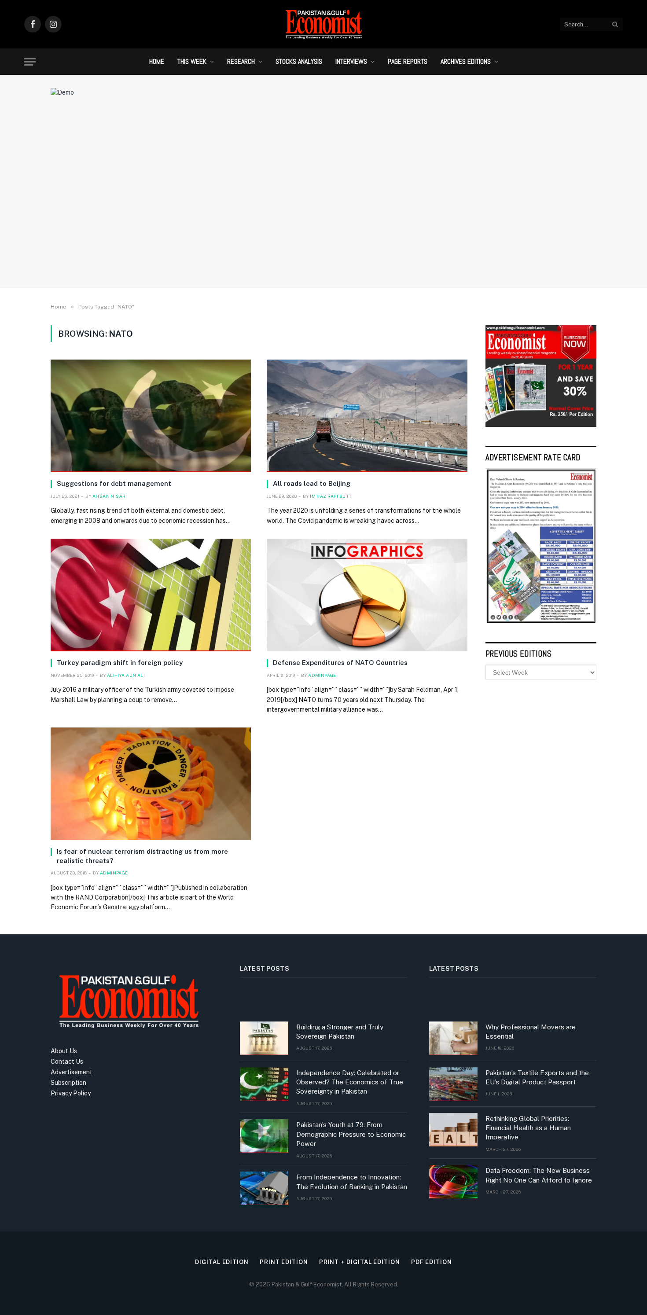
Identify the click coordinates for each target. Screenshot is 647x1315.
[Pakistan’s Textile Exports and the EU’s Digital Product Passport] (453, 1084)
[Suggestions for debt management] (151, 416)
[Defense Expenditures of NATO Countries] (367, 595)
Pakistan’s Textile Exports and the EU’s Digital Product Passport (537, 1077)
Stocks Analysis (299, 61)
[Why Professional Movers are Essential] (453, 1038)
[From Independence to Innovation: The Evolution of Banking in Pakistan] (264, 1188)
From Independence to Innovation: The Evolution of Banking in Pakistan (351, 1181)
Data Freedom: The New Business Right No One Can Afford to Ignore (538, 1175)
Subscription (68, 1082)
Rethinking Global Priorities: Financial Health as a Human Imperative (528, 1128)
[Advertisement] (323, 209)
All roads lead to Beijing (311, 483)
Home (156, 61)
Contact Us (67, 1061)
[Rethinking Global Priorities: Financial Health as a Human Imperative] (453, 1129)
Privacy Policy (71, 1093)
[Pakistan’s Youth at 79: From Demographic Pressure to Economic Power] (264, 1136)
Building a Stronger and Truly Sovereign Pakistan (339, 1031)
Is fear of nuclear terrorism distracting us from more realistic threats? (142, 856)
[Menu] (30, 62)
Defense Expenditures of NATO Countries (340, 662)
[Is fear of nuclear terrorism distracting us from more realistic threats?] (151, 783)
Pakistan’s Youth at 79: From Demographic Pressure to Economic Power (351, 1134)
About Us (64, 1050)
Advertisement (71, 1072)
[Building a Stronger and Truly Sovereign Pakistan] (264, 1038)
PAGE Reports (407, 61)
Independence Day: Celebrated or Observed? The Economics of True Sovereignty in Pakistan (349, 1082)
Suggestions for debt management (114, 483)
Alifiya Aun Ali (126, 675)
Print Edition (284, 1262)
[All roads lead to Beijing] (367, 416)
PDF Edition (431, 1262)
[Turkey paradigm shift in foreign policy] (151, 595)
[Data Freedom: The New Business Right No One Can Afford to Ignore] (453, 1181)
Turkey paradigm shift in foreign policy (120, 662)
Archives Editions (466, 61)
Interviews (351, 61)
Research (241, 61)
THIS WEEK (191, 61)
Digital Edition (222, 1262)
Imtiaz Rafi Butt (330, 496)
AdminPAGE (322, 675)
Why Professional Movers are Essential (530, 1031)
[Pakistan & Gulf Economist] (323, 24)
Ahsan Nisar (108, 496)
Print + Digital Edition (359, 1262)
